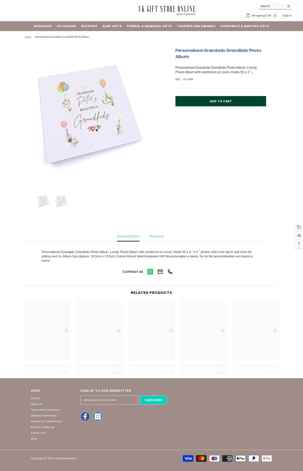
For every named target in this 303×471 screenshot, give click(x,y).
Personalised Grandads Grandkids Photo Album (62, 36)
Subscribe (153, 400)
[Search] (275, 6)
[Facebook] (85, 416)
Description (128, 236)
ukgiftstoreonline (65, 458)
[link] (47, 366)
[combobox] (272, 6)
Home (28, 36)
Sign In (287, 15)
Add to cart (221, 101)
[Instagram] (97, 416)
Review (156, 236)
